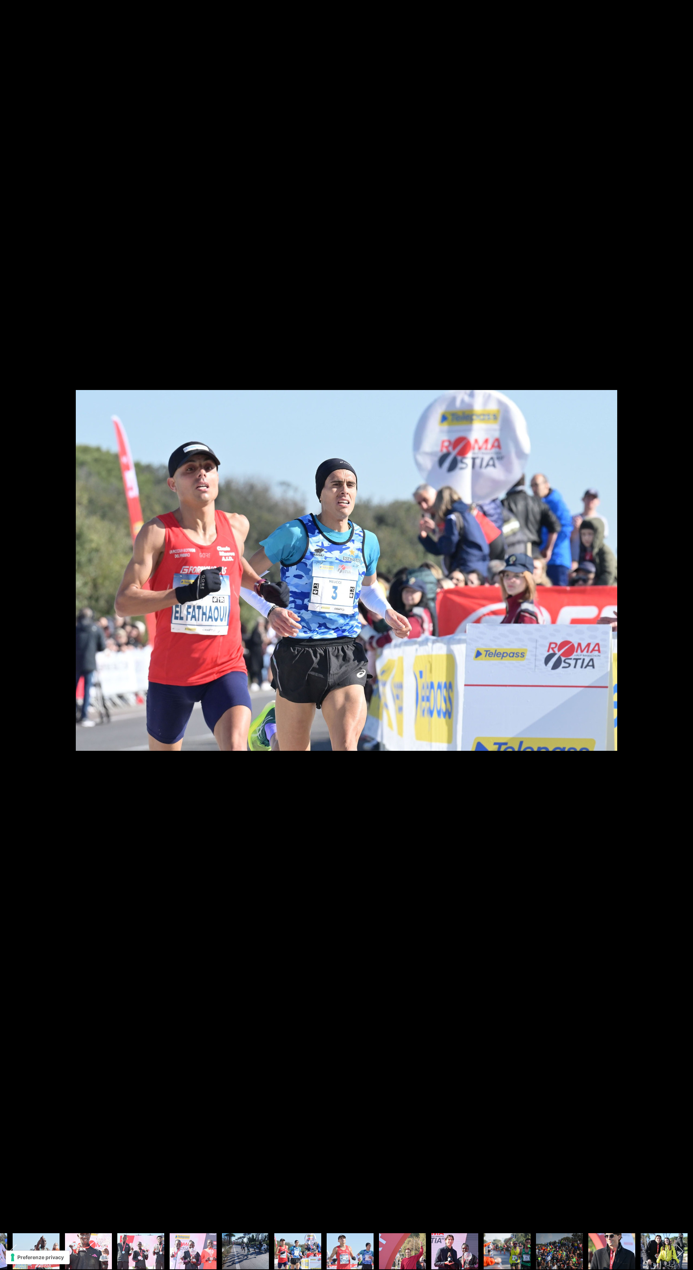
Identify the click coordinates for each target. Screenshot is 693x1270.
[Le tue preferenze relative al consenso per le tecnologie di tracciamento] (38, 1257)
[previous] (12, 624)
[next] (680, 624)
